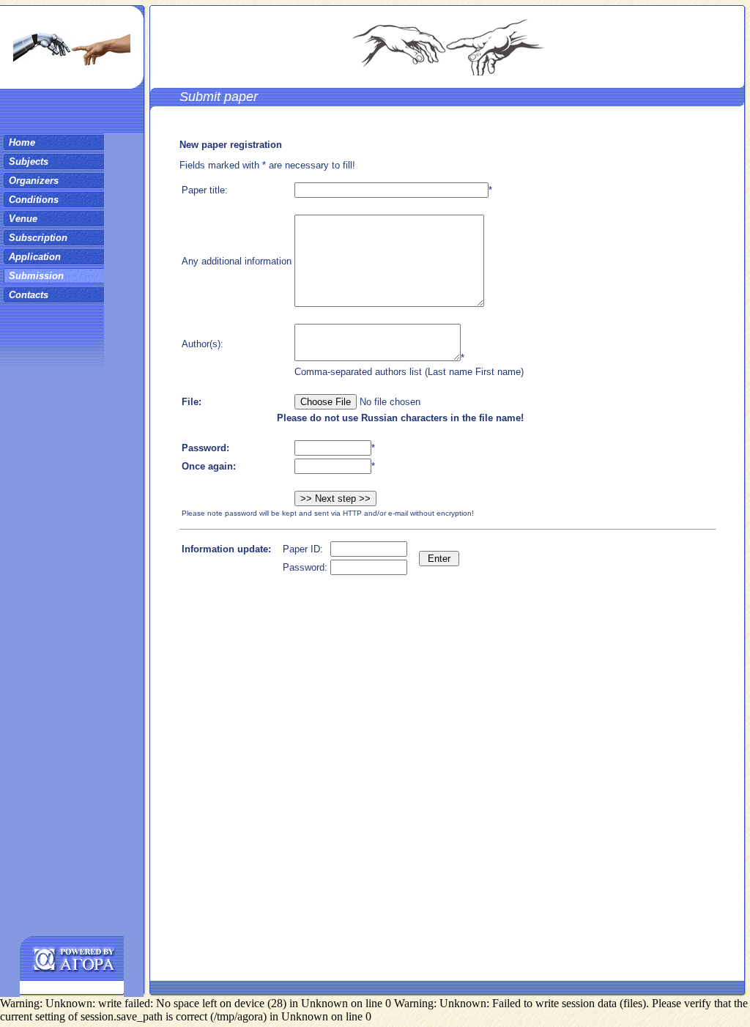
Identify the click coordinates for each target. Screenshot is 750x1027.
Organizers (34, 180)
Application (35, 256)
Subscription (38, 237)
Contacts (28, 294)
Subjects (28, 161)
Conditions (34, 199)
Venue (23, 218)
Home (22, 142)
